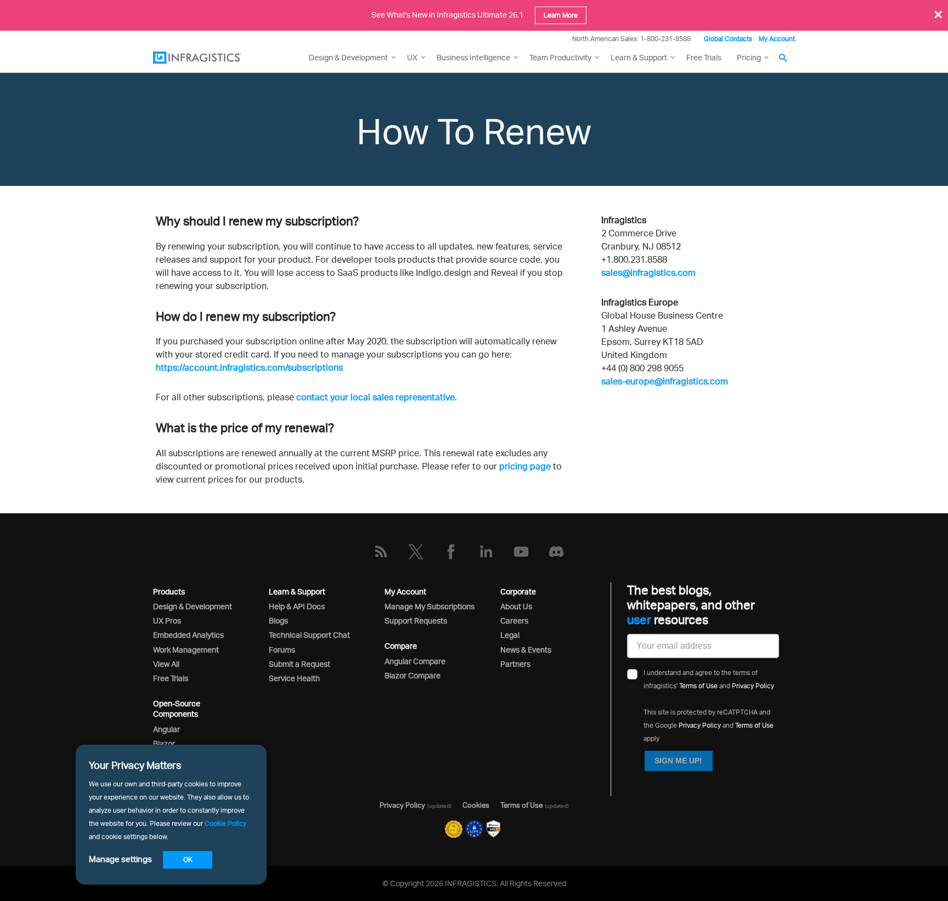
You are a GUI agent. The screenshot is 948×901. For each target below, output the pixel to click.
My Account (777, 39)
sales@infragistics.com (648, 272)
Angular (166, 729)
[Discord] (556, 552)
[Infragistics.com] (208, 58)
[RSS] (381, 552)
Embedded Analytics (188, 634)
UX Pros (167, 620)
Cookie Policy (225, 823)
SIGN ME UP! (678, 760)
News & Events (525, 649)
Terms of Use (698, 686)
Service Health (294, 678)
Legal (510, 634)
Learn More (561, 15)
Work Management (186, 649)
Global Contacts (728, 39)
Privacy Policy (753, 686)
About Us (516, 606)
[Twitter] (416, 552)
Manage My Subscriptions (430, 606)
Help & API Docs (297, 606)
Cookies (475, 805)
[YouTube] (521, 552)
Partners (515, 663)
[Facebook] (451, 552)
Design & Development (192, 606)
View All (166, 663)
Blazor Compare (413, 675)
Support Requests (416, 620)
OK (188, 859)
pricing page (525, 466)
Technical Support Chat (309, 634)
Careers (514, 620)
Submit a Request (299, 663)
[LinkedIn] (486, 552)
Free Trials (703, 57)
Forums (282, 649)
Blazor (164, 743)
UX (412, 57)
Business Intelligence (473, 57)
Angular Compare (415, 661)
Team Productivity (560, 57)
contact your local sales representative (375, 397)
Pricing (749, 57)
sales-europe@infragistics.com (664, 381)
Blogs (278, 620)
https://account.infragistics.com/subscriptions (249, 367)
